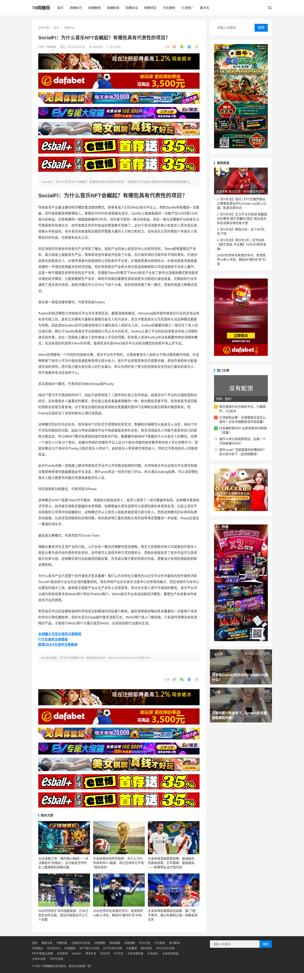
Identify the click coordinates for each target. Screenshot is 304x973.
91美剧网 (70, 948)
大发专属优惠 (135, 953)
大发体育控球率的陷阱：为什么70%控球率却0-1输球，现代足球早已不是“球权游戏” (118, 863)
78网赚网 (41, 7)
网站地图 (114, 942)
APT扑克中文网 (112, 948)
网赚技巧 (76, 8)
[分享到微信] (182, 47)
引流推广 (187, 8)
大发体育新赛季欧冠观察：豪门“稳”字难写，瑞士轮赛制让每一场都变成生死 (172, 915)
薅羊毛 (204, 8)
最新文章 (47, 942)
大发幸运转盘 (170, 953)
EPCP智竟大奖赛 (42, 953)
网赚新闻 (113, 8)
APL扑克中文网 (165, 948)
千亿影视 (159, 942)
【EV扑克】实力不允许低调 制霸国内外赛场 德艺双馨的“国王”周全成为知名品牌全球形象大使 (242, 218)
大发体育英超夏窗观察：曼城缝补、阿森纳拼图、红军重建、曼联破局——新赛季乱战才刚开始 (172, 863)
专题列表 (61, 942)
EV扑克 (118, 953)
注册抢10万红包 (80, 942)
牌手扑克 (90, 953)
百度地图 (100, 942)
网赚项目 (150, 8)
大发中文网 (38, 958)
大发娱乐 (152, 953)
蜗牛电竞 (146, 948)
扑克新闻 (62, 953)
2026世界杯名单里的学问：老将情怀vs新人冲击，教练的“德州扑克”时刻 (241, 259)
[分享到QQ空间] (197, 47)
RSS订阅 (144, 942)
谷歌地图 (129, 942)
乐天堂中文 (53, 948)
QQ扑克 (105, 953)
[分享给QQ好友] (189, 47)
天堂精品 (37, 948)
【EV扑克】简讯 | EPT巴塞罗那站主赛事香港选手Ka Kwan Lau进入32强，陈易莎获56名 (241, 203)
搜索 (261, 27)
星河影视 (174, 942)
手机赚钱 (169, 8)
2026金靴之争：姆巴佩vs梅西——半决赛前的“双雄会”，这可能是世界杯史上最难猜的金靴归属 (63, 863)
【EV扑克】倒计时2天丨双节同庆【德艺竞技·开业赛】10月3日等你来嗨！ (241, 244)
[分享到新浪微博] (174, 47)
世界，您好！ (224, 399)
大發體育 (131, 948)
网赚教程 (94, 8)
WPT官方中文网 (89, 948)
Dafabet (76, 953)
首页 (60, 8)
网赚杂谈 (132, 8)
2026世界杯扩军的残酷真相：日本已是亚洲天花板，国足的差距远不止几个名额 (63, 915)
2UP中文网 (56, 958)
